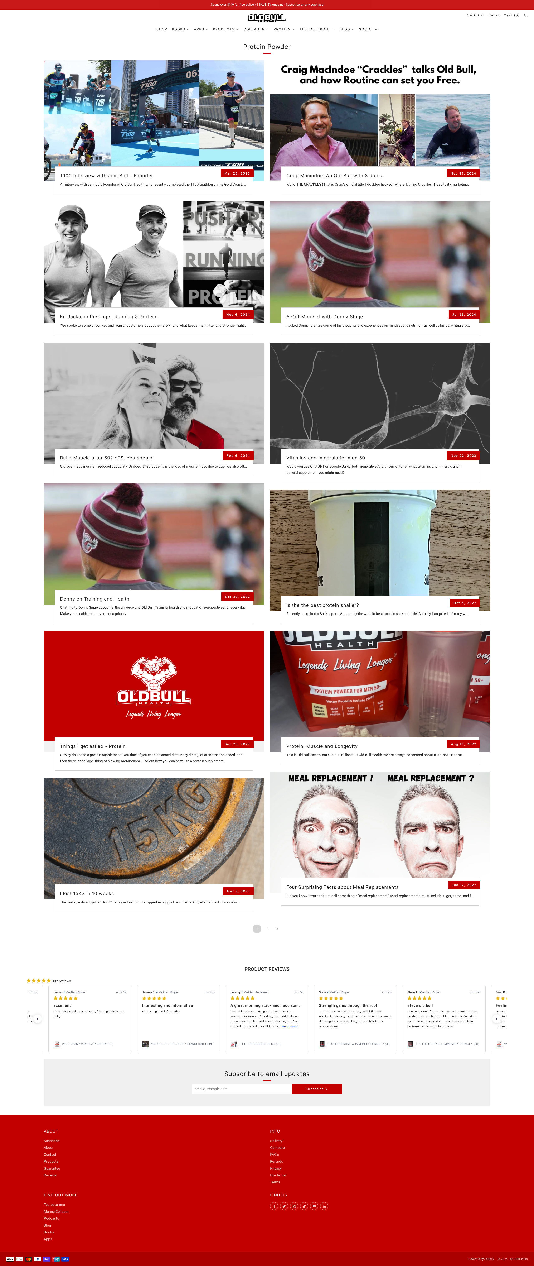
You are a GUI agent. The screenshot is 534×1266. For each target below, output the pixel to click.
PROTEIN (282, 29)
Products (51, 1161)
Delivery (276, 1141)
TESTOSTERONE (315, 29)
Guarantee (52, 1168)
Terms (275, 1182)
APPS (199, 29)
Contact (50, 1154)
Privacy (276, 1168)
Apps (48, 1239)
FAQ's (274, 1154)
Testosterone (54, 1205)
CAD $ (473, 15)
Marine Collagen (56, 1211)
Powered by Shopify (481, 1259)
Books (49, 1232)
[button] (37, 1019)
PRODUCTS (224, 29)
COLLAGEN (254, 29)
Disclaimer (278, 1175)
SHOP (161, 29)
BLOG (345, 29)
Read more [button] (290, 1026)
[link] (90, 1044)
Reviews (50, 1175)
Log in (493, 15)
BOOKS (178, 29)
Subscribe (315, 1089)
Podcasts (51, 1218)
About (48, 1148)
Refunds (276, 1161)
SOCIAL (366, 29)
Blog (47, 1225)
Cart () (512, 15)
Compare (277, 1148)
